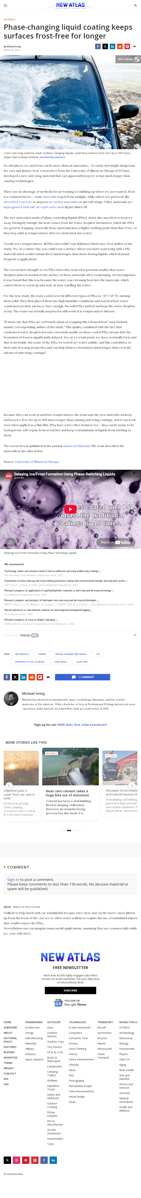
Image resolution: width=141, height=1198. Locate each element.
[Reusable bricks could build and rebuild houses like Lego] (70, 766)
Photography (76, 1080)
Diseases (124, 1093)
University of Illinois (30, 661)
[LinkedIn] (112, 46)
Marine (101, 1043)
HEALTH (124, 1059)
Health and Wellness (125, 1108)
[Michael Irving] (11, 698)
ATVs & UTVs (55, 1052)
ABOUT (8, 1033)
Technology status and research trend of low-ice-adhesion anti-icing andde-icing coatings (51, 571)
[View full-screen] (137, 59)
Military (29, 1048)
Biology (123, 1043)
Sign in (13, 879)
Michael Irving (33, 693)
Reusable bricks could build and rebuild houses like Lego (69, 793)
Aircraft (101, 1027)
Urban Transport (103, 1055)
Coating (82, 661)
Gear (50, 1027)
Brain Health (126, 1070)
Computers (75, 1033)
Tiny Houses (54, 1047)
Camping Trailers (52, 1073)
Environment (126, 1048)
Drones (73, 1043)
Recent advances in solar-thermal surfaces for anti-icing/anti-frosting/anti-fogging (47, 610)
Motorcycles (104, 1048)
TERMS (8, 1063)
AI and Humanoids (80, 1027)
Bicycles (102, 1038)
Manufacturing (34, 1038)
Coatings (60, 661)
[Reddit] (120, 46)
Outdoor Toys (55, 1041)
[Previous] (9, 786)
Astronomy (126, 1038)
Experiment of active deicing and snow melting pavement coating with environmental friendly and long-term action (64, 580)
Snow (42, 654)
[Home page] (70, 6)
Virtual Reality (77, 1096)
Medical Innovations (126, 1100)
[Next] (131, 786)
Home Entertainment (81, 1059)
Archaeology (126, 1033)
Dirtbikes (52, 1080)
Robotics (30, 1054)
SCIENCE (124, 1027)
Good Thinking (77, 1048)
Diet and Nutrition (124, 1077)
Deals (72, 1102)
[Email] (134, 46)
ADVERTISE (10, 1057)
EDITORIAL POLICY (10, 1039)
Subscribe (70, 990)
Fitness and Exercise (126, 1085)
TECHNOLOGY (77, 1022)
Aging (122, 1064)
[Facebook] (98, 46)
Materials (9, 20)
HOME (7, 1022)
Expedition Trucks (53, 1087)
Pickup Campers (52, 1113)
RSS (6, 1079)
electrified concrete (18, 202)
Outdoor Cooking (52, 1105)
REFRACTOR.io (128, 1022)
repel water (48, 207)
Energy (29, 1033)
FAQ (6, 1084)
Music (72, 1070)
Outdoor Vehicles (52, 1034)
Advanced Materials (76, 446)
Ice (98, 654)
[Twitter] (105, 46)
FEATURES (10, 1047)
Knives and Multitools (53, 1096)
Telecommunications (81, 1091)
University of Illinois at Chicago (37, 461)
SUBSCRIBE (10, 1027)
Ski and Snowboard (54, 1131)
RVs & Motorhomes (55, 1122)
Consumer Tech (78, 1038)
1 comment (86, 677)
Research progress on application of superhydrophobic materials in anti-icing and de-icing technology (57, 590)
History (73, 1054)
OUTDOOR (53, 1022)
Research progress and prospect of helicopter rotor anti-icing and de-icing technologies (50, 600)
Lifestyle (74, 1064)
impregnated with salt (19, 207)
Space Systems (34, 1059)
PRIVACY (9, 1068)
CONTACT (10, 1073)
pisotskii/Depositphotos (52, 157)
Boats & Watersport (54, 1059)
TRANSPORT (105, 1022)
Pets (71, 1075)
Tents (50, 1144)
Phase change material (71, 654)
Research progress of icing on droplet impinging (29, 619)
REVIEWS (9, 1052)
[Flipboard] (127, 46)
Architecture (32, 1027)
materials (49, 197)
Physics (123, 1054)
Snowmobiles (55, 1138)
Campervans (54, 1066)
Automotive (104, 1033)
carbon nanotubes (66, 202)
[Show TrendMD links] (135, 634)
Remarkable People (80, 1086)
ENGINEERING (34, 1022)
